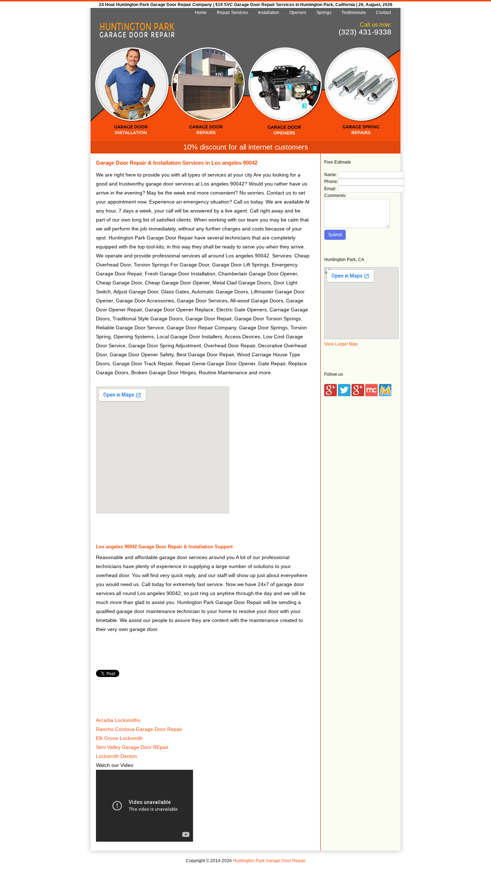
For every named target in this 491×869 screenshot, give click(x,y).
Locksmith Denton (116, 756)
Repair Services (232, 12)
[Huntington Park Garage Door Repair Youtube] (358, 394)
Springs (323, 12)
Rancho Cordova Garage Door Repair (139, 729)
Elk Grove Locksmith (119, 738)
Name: (330, 174)
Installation (268, 12)
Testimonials (353, 12)
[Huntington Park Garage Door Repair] (137, 36)
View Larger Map (341, 344)
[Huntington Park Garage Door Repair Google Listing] (330, 394)
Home (201, 12)
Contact (383, 12)
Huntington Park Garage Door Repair (269, 860)
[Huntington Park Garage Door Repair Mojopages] (385, 394)
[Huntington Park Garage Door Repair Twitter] (344, 394)
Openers (297, 12)
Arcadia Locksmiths (118, 720)
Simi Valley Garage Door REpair (132, 747)
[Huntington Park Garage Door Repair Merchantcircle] (371, 394)
